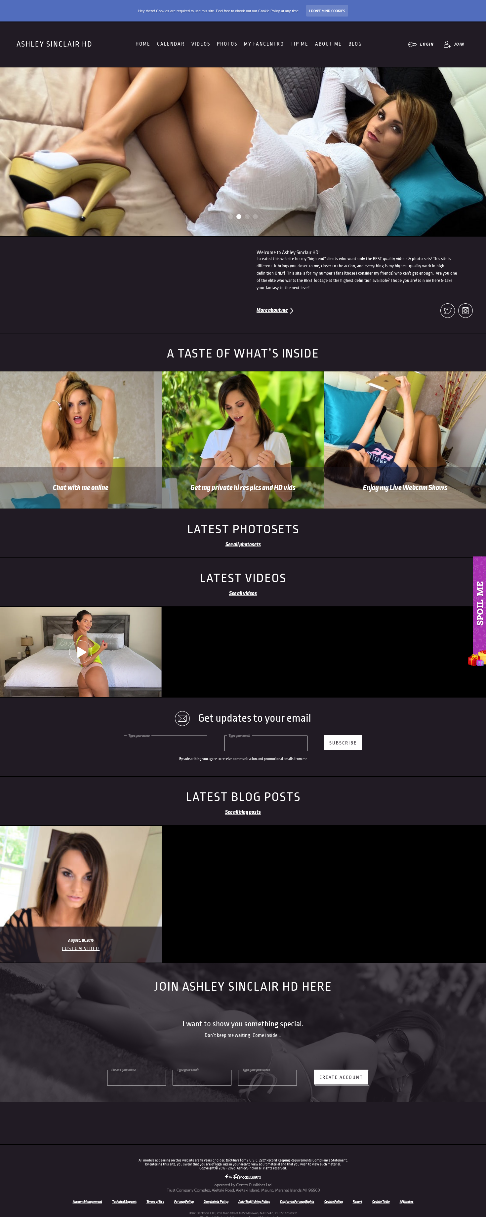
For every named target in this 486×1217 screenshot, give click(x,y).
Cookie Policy (333, 1201)
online (99, 488)
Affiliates (407, 1201)
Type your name (139, 736)
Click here (232, 1160)
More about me (272, 310)
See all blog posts (243, 812)
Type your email (239, 736)
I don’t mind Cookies (327, 11)
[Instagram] (465, 311)
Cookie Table (381, 1201)
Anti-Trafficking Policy (254, 1201)
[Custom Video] (81, 828)
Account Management (87, 1201)
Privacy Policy (184, 1201)
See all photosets (243, 545)
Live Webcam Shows (418, 488)
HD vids (285, 488)
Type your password (256, 1070)
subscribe (343, 743)
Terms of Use (155, 1201)
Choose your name (123, 1070)
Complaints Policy (216, 1201)
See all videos (243, 593)
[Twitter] (447, 311)
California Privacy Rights (297, 1201)
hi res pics (247, 488)
